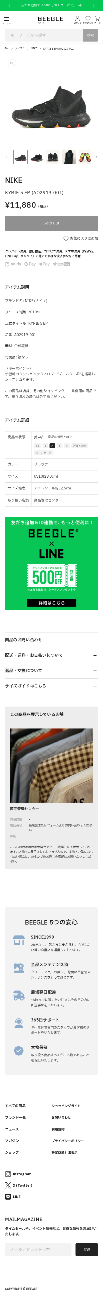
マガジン (12, 1140)
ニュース (12, 1129)
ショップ (12, 1152)
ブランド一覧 (15, 1117)
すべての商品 (15, 1105)
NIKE (34, 48)
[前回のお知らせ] (9, 5)
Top (7, 48)
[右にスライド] (96, 156)
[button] (51, 640)
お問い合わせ (61, 1117)
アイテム (20, 48)
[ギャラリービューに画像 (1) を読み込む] (20, 157)
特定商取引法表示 (65, 1152)
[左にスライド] (6, 156)
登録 (87, 1249)
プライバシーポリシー (68, 1140)
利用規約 (58, 1129)
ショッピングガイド (66, 1105)
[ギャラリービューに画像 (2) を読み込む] (37, 157)
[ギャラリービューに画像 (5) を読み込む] (85, 157)
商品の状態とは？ (60, 437)
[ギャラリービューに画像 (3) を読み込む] (53, 157)
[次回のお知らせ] (93, 5)
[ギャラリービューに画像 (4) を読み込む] (69, 157)
